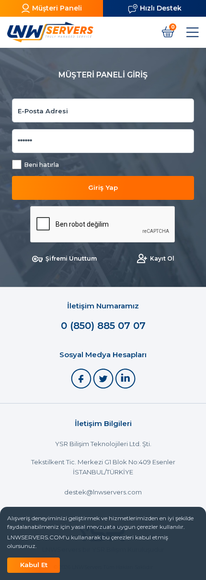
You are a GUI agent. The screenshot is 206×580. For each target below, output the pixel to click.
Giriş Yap (103, 187)
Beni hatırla (41, 164)
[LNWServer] (50, 32)
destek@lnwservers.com (103, 492)
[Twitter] (104, 378)
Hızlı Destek (161, 8)
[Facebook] (82, 378)
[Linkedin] (125, 378)
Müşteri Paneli (57, 8)
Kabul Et (33, 565)
